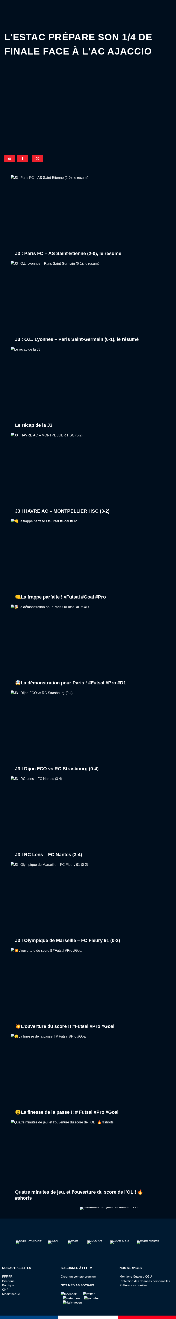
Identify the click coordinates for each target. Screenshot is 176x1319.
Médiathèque (11, 1294)
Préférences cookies (133, 1285)
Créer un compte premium (79, 1276)
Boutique (8, 1285)
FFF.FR (7, 1276)
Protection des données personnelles (145, 1281)
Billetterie (8, 1281)
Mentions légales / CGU (136, 1276)
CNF (5, 1289)
